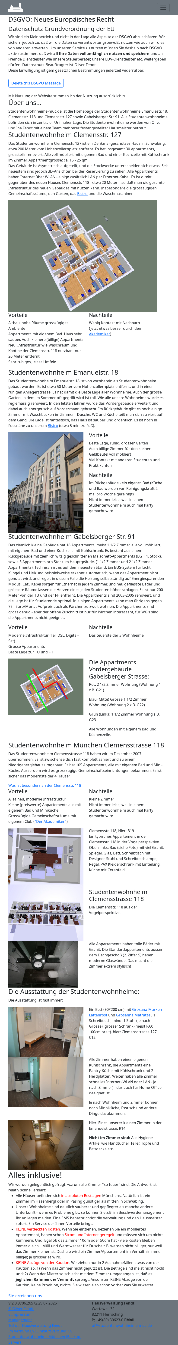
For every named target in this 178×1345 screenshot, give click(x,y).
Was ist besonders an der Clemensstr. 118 (44, 785)
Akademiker (99, 333)
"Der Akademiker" (51, 821)
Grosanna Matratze (133, 1015)
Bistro (82, 193)
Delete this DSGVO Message (36, 83)
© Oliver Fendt (21, 1308)
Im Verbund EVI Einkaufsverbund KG (40, 1331)
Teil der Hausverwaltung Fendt (35, 1325)
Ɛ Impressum (20, 1314)
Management (20, 1319)
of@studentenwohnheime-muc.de (122, 1325)
